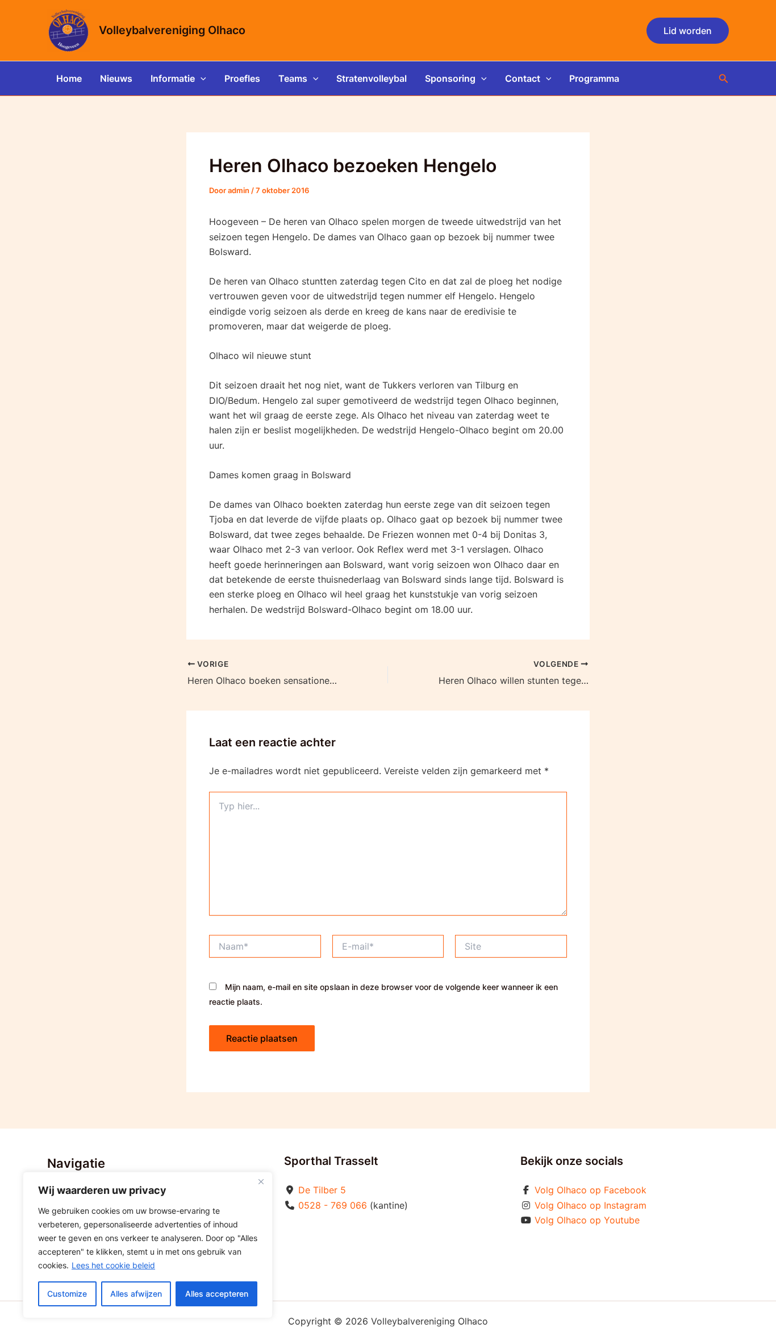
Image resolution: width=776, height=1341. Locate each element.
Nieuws (116, 78)
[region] (148, 1245)
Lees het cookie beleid (113, 1265)
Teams (292, 78)
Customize (67, 1293)
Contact (522, 78)
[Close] (261, 1181)
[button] (687, 31)
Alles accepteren (216, 1293)
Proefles (242, 78)
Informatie (173, 78)
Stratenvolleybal (371, 78)
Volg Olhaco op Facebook (590, 1190)
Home (69, 78)
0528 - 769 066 (332, 1205)
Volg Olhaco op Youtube (587, 1220)
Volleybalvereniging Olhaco (172, 30)
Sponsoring (450, 78)
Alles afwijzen (136, 1293)
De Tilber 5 (322, 1190)
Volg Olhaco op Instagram (590, 1205)
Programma (594, 78)
